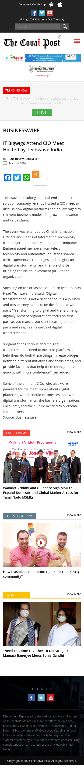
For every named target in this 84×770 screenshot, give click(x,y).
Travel (42, 126)
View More (74, 446)
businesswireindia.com (25, 173)
